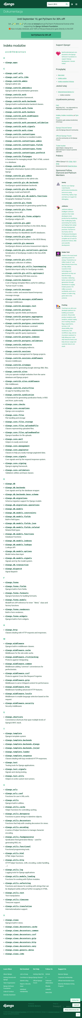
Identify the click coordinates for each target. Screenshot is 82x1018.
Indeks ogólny (62, 78)
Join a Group (24, 974)
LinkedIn (48, 989)
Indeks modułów (67, 115)
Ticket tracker (61, 146)
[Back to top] (78, 1014)
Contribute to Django (26, 977)
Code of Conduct (8, 991)
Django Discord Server (64, 128)
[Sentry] (58, 185)
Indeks (58, 115)
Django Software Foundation (18, 1012)
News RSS (49, 992)
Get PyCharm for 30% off (41, 35)
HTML (70, 161)
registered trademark (54, 1012)
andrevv (71, 1006)
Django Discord (37, 977)
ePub (57, 164)
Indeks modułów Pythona (66, 81)
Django (9, 4)
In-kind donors (34, 1006)
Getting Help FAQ (38, 974)
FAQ (57, 105)
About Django (7, 974)
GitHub (48, 974)
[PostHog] (58, 308)
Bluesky (48, 986)
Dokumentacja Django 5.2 (66, 92)
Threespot (57, 1006)
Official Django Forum (64, 136)
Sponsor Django (63, 974)
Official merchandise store (66, 980)
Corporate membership (65, 977)
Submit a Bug (24, 980)
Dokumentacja (13, 11)
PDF (74, 161)
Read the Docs (72, 166)
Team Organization (9, 983)
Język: (76, 1005)
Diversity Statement (9, 995)
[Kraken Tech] (58, 255)
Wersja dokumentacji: (72, 1010)
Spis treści (61, 75)
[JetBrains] (58, 209)
